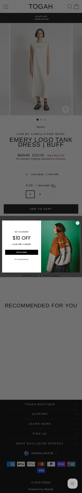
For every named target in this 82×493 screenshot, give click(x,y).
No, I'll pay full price (21, 259)
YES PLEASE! (21, 252)
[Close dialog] (77, 223)
